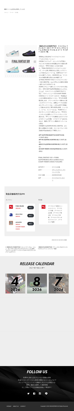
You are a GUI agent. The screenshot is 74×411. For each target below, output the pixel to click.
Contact (23, 406)
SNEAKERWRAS (53, 406)
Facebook (47, 130)
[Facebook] (34, 393)
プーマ (54, 167)
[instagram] (40, 393)
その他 (58, 167)
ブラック (54, 170)
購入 (31, 207)
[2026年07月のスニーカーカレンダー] (59, 284)
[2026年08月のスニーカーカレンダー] (37, 284)
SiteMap (9, 406)
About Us (16, 406)
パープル (57, 172)
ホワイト (59, 170)
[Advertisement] (37, 29)
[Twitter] (28, 393)
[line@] (45, 393)
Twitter (41, 130)
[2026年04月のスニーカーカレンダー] (15, 284)
